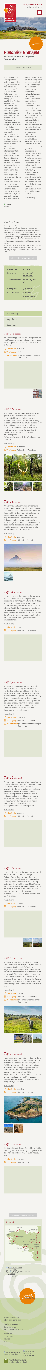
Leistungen (12, 324)
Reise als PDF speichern (22, 1271)
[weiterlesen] (30, 197)
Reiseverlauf (12, 313)
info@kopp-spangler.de (12, 1320)
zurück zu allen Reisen (23, 67)
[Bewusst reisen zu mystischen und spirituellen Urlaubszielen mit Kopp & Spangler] (10, 21)
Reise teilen (17, 1268)
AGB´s (6, 1341)
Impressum (8, 1333)
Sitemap (7, 1339)
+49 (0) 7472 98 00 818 (33, 4)
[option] (23, 28)
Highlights (12, 319)
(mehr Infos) (22, 357)
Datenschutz (8, 1336)
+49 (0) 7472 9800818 (12, 1324)
